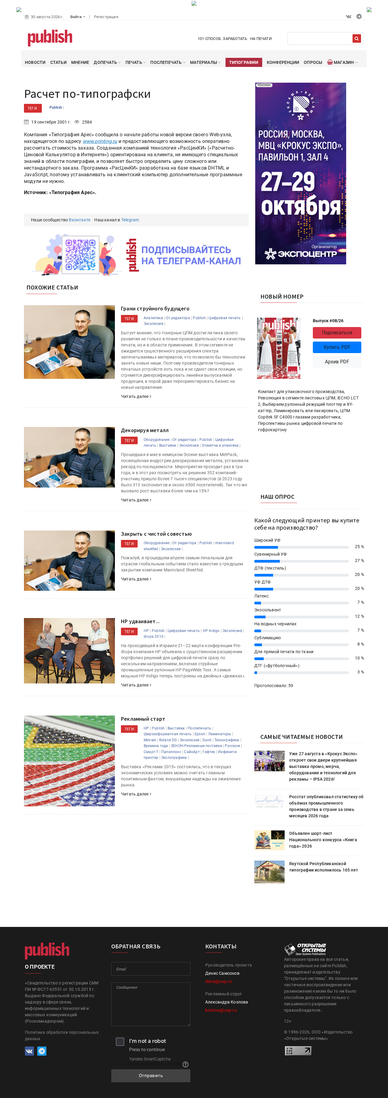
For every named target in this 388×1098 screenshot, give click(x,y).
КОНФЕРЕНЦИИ (283, 62)
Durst (207, 740)
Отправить (151, 1075)
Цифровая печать (225, 318)
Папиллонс (171, 752)
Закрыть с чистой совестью (156, 533)
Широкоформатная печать (168, 734)
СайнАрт (191, 752)
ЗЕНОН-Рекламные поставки (196, 746)
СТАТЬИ (58, 62)
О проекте (40, 967)
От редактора (178, 318)
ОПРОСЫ (313, 62)
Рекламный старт (143, 718)
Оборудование (156, 440)
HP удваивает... (140, 621)
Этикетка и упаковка (220, 445)
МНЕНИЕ (80, 62)
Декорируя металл (145, 430)
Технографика (226, 740)
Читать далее (135, 396)
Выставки (167, 445)
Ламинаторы (219, 734)
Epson (200, 734)
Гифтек (208, 752)
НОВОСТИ (35, 62)
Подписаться (337, 333)
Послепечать (199, 728)
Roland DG (168, 740)
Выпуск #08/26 (328, 320)
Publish (56, 107)
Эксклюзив (153, 324)
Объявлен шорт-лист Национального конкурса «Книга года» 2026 (323, 839)
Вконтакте (79, 219)
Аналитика (153, 318)
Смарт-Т (151, 752)
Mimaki (150, 740)
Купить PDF (337, 347)
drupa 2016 (153, 636)
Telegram (130, 219)
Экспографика (174, 758)
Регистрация (106, 17)
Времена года (156, 746)
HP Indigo (211, 631)
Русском (232, 746)
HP (146, 631)
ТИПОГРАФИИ (244, 62)
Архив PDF (337, 362)
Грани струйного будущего (155, 308)
